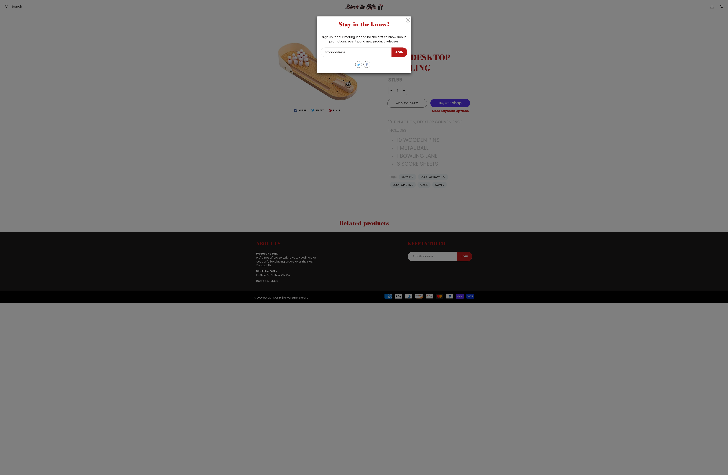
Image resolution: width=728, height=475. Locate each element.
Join (399, 52)
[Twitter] (358, 64)
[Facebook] (366, 64)
